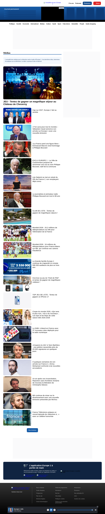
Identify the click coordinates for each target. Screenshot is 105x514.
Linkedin (26, 495)
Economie (26, 24)
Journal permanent (11, 9)
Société (18, 24)
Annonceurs (77, 487)
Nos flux (57, 493)
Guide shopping (91, 24)
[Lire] (51, 510)
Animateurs (58, 490)
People (82, 24)
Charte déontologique (41, 501)
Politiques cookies (60, 498)
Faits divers (66, 24)
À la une (71, 3)
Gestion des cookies (79, 498)
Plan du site (39, 496)
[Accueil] (52, 4)
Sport (59, 24)
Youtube (21, 495)
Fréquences (39, 493)
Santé (54, 24)
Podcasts (78, 3)
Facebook (18, 495)
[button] (96, 510)
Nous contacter (40, 487)
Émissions (87, 3)
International (34, 24)
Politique (12, 24)
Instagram (15, 495)
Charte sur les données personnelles (61, 502)
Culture (48, 24)
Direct (98, 3)
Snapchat (24, 495)
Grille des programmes (61, 487)
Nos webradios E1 (79, 493)
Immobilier (75, 24)
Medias (42, 24)
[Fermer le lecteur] (97, 507)
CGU (75, 496)
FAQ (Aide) (58, 496)
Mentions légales (40, 498)
